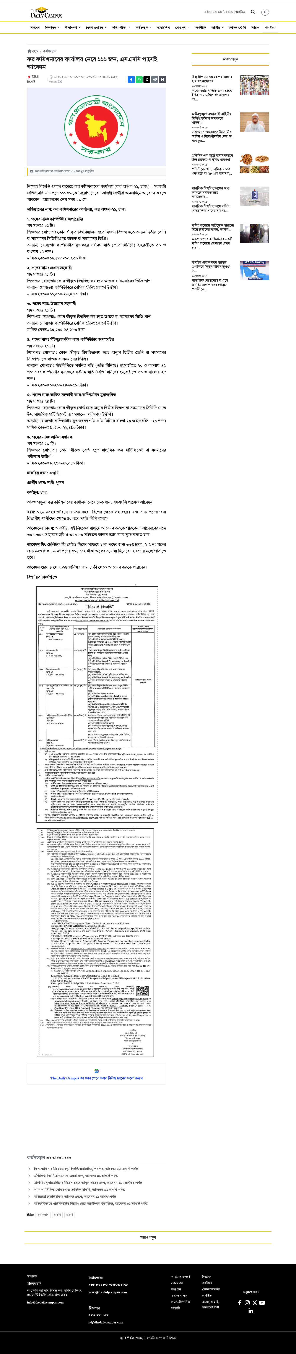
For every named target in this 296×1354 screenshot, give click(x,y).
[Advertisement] (96, 1119)
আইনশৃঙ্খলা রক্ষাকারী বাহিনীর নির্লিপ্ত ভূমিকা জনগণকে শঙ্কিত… (211, 118)
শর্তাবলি (175, 1308)
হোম (34, 51)
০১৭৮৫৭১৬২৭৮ (118, 1284)
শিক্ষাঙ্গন (51, 28)
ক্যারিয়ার (207, 1283)
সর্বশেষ (35, 28)
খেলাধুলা (181, 28)
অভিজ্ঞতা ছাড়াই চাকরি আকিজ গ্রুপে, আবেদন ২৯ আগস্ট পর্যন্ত (74, 1197)
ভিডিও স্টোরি (237, 28)
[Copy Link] (154, 79)
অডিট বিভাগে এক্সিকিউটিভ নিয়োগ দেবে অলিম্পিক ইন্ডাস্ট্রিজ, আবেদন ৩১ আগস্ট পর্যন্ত (90, 1204)
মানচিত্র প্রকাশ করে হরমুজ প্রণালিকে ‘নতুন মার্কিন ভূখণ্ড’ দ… (211, 267)
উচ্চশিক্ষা (71, 28)
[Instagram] (247, 1303)
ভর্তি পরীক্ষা (119, 28)
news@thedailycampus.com (108, 1292)
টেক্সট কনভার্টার (211, 1289)
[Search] (253, 12)
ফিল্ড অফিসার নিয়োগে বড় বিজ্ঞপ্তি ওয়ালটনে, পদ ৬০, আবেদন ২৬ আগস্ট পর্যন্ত (85, 1169)
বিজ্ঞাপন (206, 1277)
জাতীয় (216, 28)
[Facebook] (131, 79)
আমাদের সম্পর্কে (180, 1277)
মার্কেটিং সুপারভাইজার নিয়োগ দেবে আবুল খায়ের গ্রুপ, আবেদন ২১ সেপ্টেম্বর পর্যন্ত (87, 1183)
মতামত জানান (179, 1295)
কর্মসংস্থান (142, 28)
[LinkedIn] (250, 1311)
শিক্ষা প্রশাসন (95, 28)
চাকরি (57, 1214)
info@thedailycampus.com (45, 1302)
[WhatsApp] (139, 79)
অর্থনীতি (200, 28)
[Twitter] (146, 79)
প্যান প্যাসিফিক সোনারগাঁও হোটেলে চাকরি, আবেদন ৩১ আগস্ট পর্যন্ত (79, 1190)
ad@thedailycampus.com (106, 1322)
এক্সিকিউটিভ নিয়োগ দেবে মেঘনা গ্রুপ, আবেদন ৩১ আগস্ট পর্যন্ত (75, 1176)
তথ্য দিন (176, 1289)
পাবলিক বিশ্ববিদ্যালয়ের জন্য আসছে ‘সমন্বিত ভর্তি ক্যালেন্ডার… (211, 193)
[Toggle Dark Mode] (265, 12)
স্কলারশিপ (163, 28)
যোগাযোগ (177, 1283)
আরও (255, 28)
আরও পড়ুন (230, 59)
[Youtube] (262, 1303)
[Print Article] (162, 79)
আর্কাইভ (240, 12)
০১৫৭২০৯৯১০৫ (98, 1284)
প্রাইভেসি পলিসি (180, 1302)
